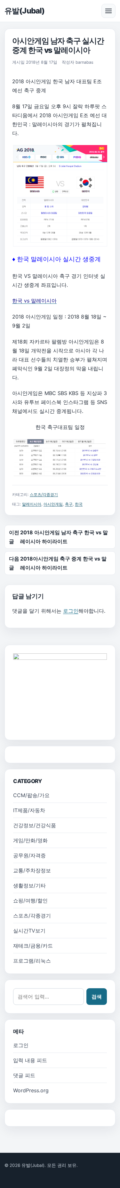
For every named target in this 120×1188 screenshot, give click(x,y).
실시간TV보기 (29, 930)
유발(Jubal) (24, 10)
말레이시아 (31, 504)
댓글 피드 (24, 1075)
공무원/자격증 (29, 855)
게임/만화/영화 (30, 840)
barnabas (84, 62)
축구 (69, 504)
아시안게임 (53, 504)
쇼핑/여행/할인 (30, 900)
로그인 (70, 611)
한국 (79, 504)
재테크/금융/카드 (33, 945)
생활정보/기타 (29, 885)
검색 (97, 996)
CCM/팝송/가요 (31, 795)
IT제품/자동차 (29, 810)
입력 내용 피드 (30, 1060)
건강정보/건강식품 (34, 825)
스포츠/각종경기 (44, 494)
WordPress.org (31, 1090)
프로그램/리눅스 (32, 961)
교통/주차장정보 (32, 870)
